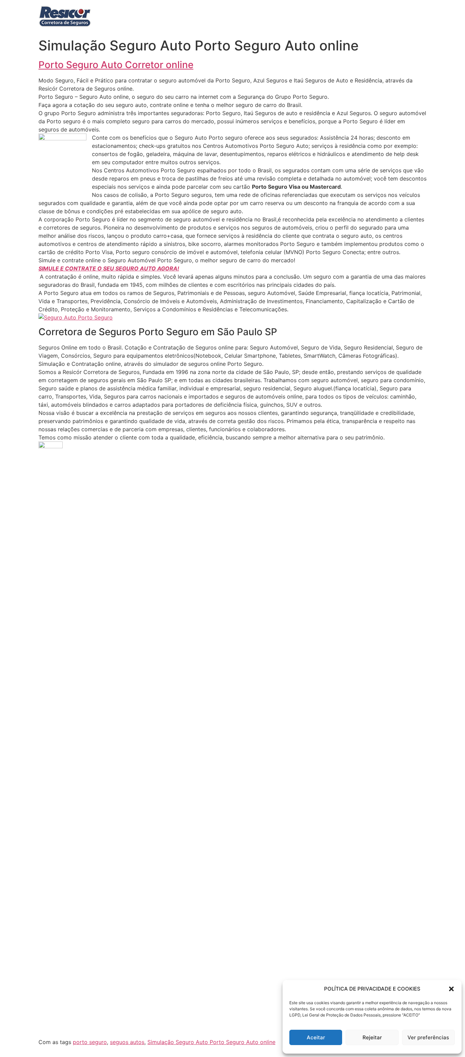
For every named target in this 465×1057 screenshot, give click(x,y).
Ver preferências (428, 1037)
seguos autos (127, 1042)
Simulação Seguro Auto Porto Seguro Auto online (211, 1042)
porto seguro (90, 1042)
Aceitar (316, 1037)
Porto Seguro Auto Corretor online (115, 65)
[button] (451, 988)
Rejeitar (372, 1037)
